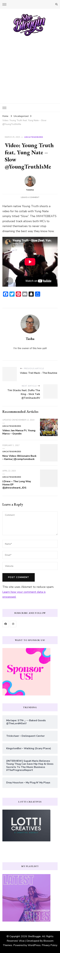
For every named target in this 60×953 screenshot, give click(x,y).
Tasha (30, 190)
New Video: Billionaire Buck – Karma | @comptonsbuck (19, 457)
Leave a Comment (30, 197)
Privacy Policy (49, 945)
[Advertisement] (30, 67)
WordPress (34, 945)
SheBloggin (34, 936)
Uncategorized (33, 137)
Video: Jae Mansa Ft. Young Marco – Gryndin (18, 432)
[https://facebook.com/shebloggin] (5, 624)
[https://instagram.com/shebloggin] (13, 624)
